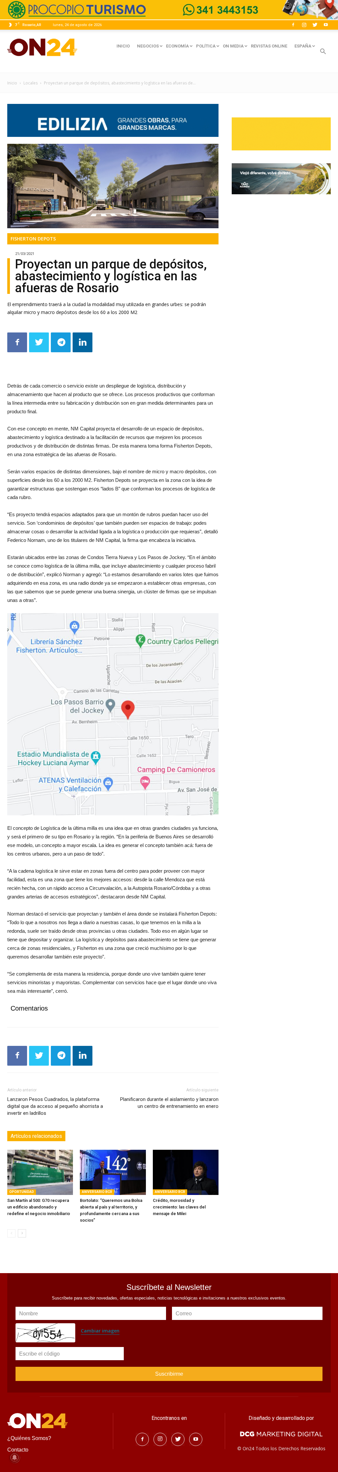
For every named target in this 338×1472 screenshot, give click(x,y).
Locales (30, 83)
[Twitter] (315, 24)
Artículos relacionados (36, 1136)
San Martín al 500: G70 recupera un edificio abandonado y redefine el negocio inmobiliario (38, 1207)
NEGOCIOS (148, 46)
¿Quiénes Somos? (29, 1438)
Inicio (12, 83)
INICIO (123, 46)
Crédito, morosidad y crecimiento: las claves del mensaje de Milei (179, 1207)
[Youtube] (326, 24)
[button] (323, 52)
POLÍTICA (206, 46)
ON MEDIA (233, 46)
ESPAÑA (302, 46)
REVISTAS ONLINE (269, 46)
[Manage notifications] (14, 1457)
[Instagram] (304, 24)
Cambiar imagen (100, 1331)
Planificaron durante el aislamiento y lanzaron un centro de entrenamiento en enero (169, 1102)
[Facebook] (293, 24)
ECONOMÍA (177, 46)
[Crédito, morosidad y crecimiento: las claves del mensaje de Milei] (186, 1172)
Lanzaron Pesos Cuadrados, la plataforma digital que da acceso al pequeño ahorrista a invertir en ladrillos (55, 1106)
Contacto (17, 1450)
